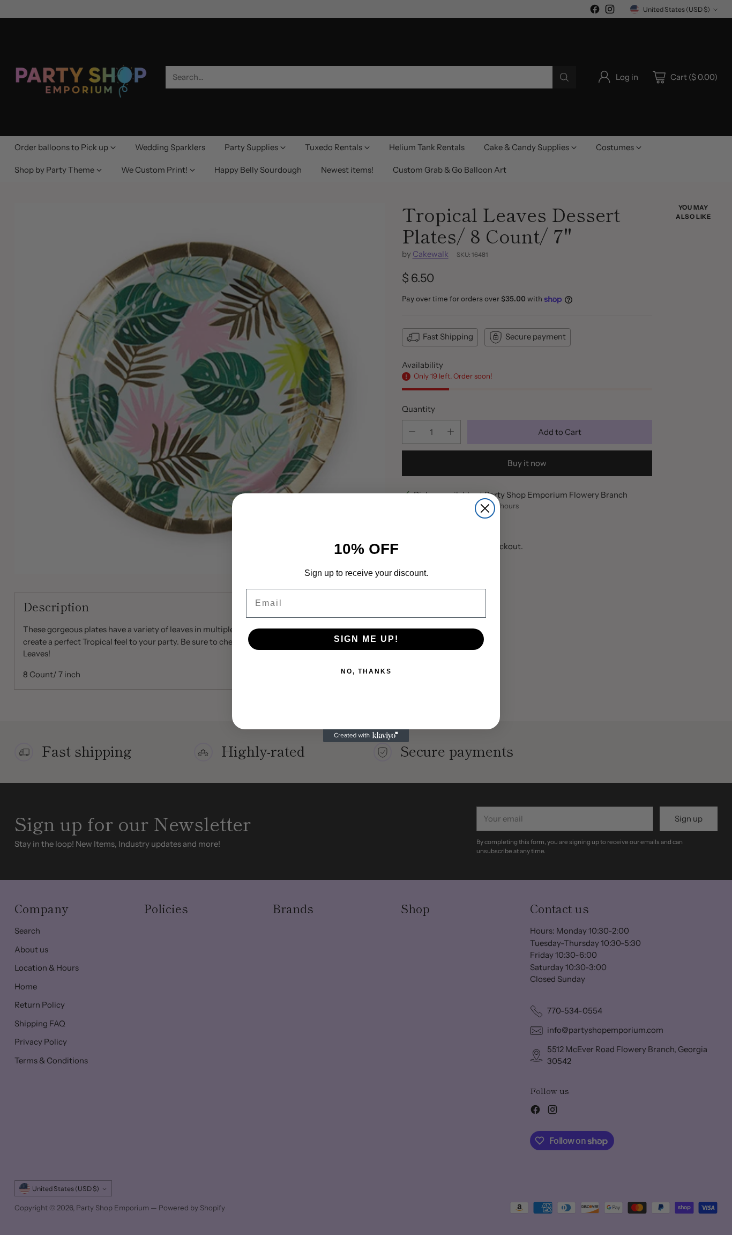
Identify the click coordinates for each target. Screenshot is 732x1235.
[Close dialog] (485, 508)
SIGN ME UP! (366, 639)
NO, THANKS (366, 671)
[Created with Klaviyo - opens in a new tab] (366, 735)
